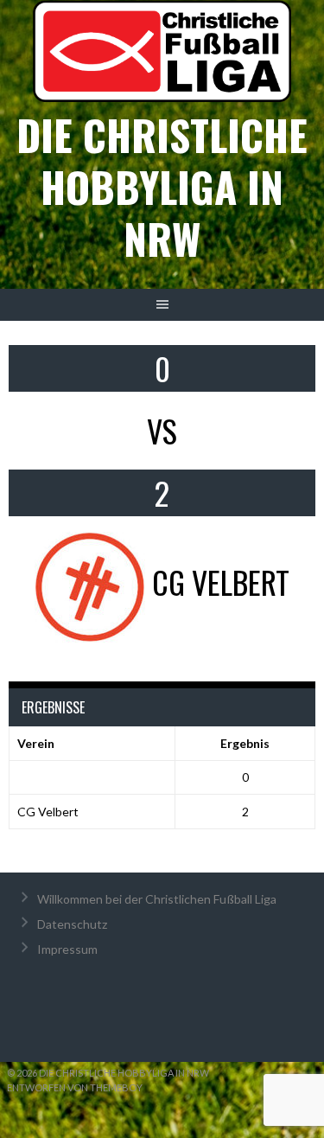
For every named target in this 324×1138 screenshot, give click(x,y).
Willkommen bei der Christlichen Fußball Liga (156, 899)
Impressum (67, 949)
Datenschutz (72, 924)
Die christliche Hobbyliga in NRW (162, 186)
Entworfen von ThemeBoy (75, 1087)
